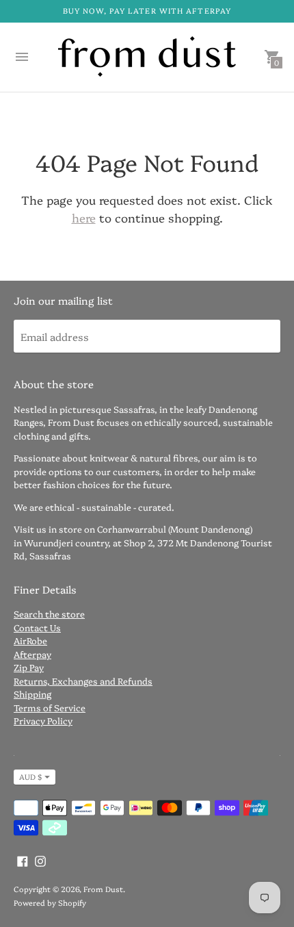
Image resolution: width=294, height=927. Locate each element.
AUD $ (30, 777)
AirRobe (30, 640)
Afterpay (32, 654)
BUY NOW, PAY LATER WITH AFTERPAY (147, 10)
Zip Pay (29, 667)
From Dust (103, 889)
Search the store (49, 613)
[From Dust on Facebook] (22, 859)
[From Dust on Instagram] (40, 859)
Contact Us (37, 627)
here (84, 217)
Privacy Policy (43, 720)
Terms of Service (49, 707)
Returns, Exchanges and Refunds (83, 680)
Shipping (32, 693)
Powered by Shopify (50, 903)
